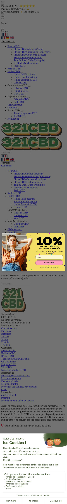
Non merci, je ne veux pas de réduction (49, 267)
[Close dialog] (63, 234)
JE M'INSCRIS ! (49, 263)
